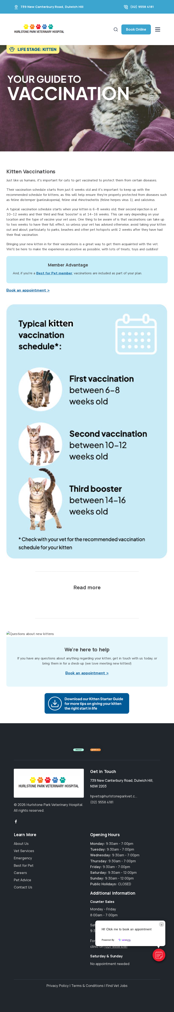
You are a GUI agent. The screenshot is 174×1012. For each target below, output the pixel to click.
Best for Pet (24, 865)
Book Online (136, 29)
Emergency (23, 858)
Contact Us (23, 887)
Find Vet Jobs (117, 985)
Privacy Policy (57, 985)
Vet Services (24, 850)
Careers (20, 872)
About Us (21, 843)
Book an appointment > (28, 290)
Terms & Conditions (87, 985)
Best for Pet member (54, 273)
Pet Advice (22, 880)
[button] (159, 955)
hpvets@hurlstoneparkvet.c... (113, 796)
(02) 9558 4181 (142, 6)
